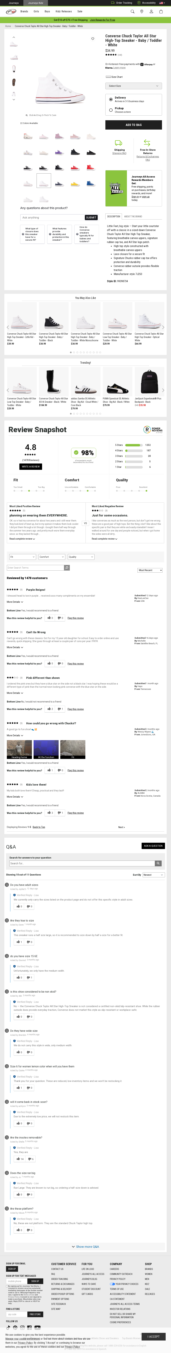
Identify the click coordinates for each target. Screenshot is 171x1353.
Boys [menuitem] (47, 11)
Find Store (35, 1314)
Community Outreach (121, 1274)
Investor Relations (120, 1309)
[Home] (11, 11)
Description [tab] (113, 216)
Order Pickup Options (62, 1294)
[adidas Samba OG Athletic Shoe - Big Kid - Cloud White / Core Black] (86, 381)
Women (148, 1274)
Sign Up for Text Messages (21, 1276)
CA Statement (117, 1299)
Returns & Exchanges (62, 1284)
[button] (162, 3)
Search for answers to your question (30, 858)
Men (147, 1279)
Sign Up (12, 1269)
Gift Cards (87, 1294)
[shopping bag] (161, 11)
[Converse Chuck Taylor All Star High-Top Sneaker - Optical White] (149, 317)
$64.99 (138, 343)
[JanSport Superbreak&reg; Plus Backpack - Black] (149, 381)
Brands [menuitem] (24, 11)
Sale (147, 1289)
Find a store (13, 1309)
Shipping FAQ (119, 153)
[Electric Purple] (59, 149)
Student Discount (91, 1289)
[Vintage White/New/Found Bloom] (44, 149)
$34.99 (42, 343)
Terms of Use (117, 1289)
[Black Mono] (91, 149)
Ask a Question (153, 846)
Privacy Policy (117, 1279)
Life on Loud (88, 1269)
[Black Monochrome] (75, 149)
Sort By (137, 875)
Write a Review (31, 466)
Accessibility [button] (149, 2)
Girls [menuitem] (36, 11)
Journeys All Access (93, 1274)
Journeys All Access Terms (125, 1304)
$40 (136, 405)
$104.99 (43, 405)
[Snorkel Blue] (91, 180)
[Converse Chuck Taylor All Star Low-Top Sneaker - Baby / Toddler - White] (117, 317)
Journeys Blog (89, 1279)
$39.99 (10, 343)
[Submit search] (158, 863)
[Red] (75, 165)
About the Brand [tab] (133, 216)
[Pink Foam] (44, 133)
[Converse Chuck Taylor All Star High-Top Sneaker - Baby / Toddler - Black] (54, 317)
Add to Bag (134, 125)
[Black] (28, 165)
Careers (114, 1269)
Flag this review (76, 618)
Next (14, 98)
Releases (150, 1294)
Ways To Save (89, 1284)
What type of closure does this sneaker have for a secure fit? (32, 234)
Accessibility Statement (123, 1294)
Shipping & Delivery (61, 1289)
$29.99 (106, 343)
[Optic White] (28, 180)
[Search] (133, 11)
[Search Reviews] (67, 568)
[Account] (152, 11)
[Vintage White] (28, 133)
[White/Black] (28, 149)
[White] (44, 180)
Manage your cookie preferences (22, 1338)
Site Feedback (58, 1304)
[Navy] (59, 180)
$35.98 (142, 405)
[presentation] (24, 12)
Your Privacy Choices (127, 1284)
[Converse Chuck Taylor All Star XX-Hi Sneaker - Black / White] (54, 381)
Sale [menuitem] (79, 11)
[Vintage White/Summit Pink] (91, 133)
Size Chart (117, 77)
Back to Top (39, 827)
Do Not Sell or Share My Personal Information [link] (123, 1316)
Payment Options (60, 1299)
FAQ (53, 1274)
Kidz (147, 1284)
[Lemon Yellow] (75, 180)
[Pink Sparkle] (75, 133)
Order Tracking (124, 2)
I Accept (154, 1336)
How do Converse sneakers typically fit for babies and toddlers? (87, 234)
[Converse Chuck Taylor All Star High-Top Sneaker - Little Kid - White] (22, 317)
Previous (14, 36)
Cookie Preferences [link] (120, 1322)
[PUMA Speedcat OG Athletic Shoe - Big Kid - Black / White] (117, 381)
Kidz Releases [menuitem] (64, 11)
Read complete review (21, 538)
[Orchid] (59, 133)
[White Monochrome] (28, 196)
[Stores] (142, 11)
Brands (149, 1269)
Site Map (55, 1309)
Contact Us (57, 1269)
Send (91, 217)
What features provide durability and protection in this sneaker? (60, 234)
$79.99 (74, 408)
